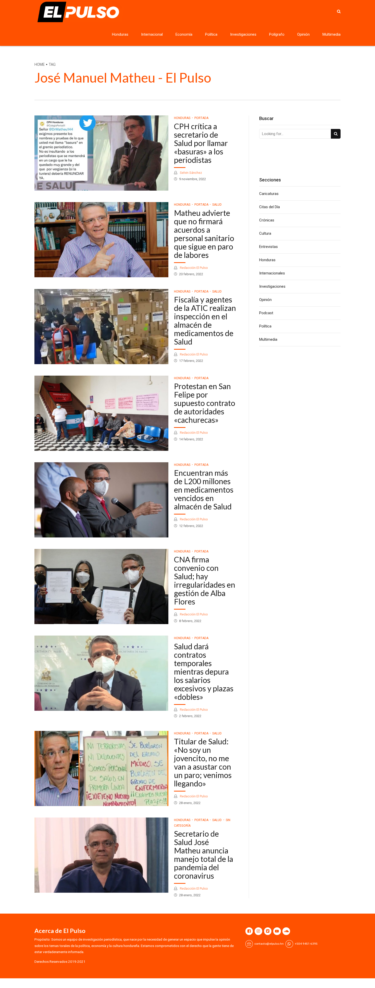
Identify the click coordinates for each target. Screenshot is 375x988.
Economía (184, 34)
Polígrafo (276, 34)
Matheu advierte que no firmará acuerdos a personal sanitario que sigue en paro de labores (204, 233)
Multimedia (331, 34)
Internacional (152, 34)
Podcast (266, 313)
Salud (217, 204)
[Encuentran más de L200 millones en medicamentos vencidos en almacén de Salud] (101, 499)
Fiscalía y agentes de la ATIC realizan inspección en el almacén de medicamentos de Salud (205, 320)
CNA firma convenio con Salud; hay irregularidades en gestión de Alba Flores (204, 580)
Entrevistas (268, 246)
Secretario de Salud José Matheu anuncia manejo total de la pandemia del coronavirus (203, 854)
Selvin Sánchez (190, 173)
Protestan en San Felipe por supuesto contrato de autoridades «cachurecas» (204, 402)
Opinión (303, 34)
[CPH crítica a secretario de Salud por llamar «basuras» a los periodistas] (101, 153)
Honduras (120, 34)
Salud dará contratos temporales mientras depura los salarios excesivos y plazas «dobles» (203, 671)
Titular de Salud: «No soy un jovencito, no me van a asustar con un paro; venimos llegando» (203, 762)
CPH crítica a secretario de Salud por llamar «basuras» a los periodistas (201, 143)
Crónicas (266, 220)
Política (211, 34)
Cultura (265, 233)
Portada (201, 118)
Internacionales (272, 273)
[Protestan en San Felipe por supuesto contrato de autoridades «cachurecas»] (101, 413)
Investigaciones (243, 34)
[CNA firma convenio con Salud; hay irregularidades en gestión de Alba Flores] (101, 586)
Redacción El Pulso (193, 268)
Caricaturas (269, 193)
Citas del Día (269, 207)
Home (39, 64)
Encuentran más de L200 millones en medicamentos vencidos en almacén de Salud (203, 489)
